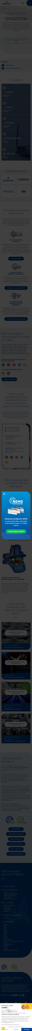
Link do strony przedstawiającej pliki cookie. (10, 1024)
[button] (3, 1028)
